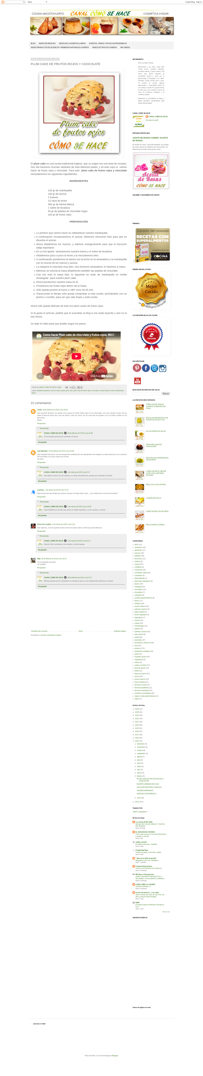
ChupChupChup (141, 850)
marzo (139, 773)
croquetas (138, 575)
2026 (137, 709)
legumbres (139, 618)
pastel (63, 390)
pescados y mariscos (142, 643)
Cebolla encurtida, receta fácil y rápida (148, 852)
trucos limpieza (140, 682)
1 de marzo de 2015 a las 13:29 (79, 507)
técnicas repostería (142, 690)
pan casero (139, 634)
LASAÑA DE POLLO (153, 498)
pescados (138, 640)
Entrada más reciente (39, 631)
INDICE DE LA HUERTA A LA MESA (72, 43)
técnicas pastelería (142, 688)
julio (139, 760)
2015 (137, 741)
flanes (137, 601)
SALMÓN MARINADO (145, 790)
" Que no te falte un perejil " (146, 858)
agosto (140, 757)
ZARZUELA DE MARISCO (146, 794)
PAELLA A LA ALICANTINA (156, 485)
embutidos (139, 587)
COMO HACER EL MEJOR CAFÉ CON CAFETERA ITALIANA (156, 473)
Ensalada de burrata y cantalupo (146, 844)
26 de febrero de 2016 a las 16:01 (54, 559)
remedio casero (140, 657)
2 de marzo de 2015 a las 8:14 (78, 541)
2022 (137, 719)
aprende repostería (43, 390)
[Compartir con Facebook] (78, 387)
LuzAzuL (40, 490)
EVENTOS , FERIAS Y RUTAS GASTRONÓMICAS (108, 43)
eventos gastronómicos (143, 598)
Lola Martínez (42, 451)
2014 (137, 802)
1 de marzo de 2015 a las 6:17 (78, 472)
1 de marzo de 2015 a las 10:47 (57, 490)
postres (137, 648)
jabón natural (140, 612)
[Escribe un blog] (73, 387)
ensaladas (139, 592)
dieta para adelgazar (142, 581)
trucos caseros (140, 679)
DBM (137, 903)
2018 (137, 731)
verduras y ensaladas (143, 693)
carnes (137, 564)
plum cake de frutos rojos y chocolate (86, 390)
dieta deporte (140, 578)
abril (139, 770)
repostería (138, 660)
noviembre (141, 747)
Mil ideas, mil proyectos (144, 874)
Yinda (39, 410)
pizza (137, 646)
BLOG (33, 43)
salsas (137, 662)
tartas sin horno (140, 674)
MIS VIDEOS (125, 47)
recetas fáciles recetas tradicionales (112, 390)
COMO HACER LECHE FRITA (157, 511)
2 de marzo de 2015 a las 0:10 (63, 524)
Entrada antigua (120, 631)
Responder (41, 423)
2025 (137, 712)
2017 (137, 735)
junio (139, 763)
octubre (140, 750)
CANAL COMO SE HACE (53, 433)
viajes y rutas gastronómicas (145, 696)
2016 (137, 738)
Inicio (81, 631)
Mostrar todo (166, 912)
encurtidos (139, 589)
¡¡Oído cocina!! (141, 842)
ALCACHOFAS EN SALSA (156, 431)
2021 (137, 722)
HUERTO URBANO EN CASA (148, 784)
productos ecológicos (143, 651)
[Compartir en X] (76, 387)
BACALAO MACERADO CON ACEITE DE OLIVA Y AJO (157, 419)
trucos (137, 676)
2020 (137, 725)
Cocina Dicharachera (143, 866)
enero (139, 798)
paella (137, 629)
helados (138, 603)
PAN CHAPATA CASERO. (155, 525)
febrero (140, 776)
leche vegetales (141, 615)
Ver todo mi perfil (152, 120)
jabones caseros (141, 609)
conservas (138, 570)
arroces (137, 553)
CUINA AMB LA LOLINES (145, 884)
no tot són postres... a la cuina (147, 893)
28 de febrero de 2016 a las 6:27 (79, 577)
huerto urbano (140, 606)
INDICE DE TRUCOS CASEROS (104, 47)
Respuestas (44, 428)
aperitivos (138, 550)
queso (137, 654)
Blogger (115, 1056)
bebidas (138, 556)
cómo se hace (55, 390)
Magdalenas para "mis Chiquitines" (147, 860)
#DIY (136, 545)
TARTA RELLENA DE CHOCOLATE (154, 445)
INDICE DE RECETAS (47, 43)
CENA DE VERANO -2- (143, 886)
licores (137, 620)
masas (137, 623)
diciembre (141, 744)
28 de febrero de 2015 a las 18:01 (55, 410)
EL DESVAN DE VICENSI (145, 832)
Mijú (38, 559)
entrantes (138, 595)
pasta (137, 637)
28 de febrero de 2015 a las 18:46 (80, 433)
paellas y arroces (141, 632)
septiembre (141, 754)
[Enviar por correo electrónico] (70, 387)
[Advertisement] (151, 961)
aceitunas (138, 547)
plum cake (69, 390)
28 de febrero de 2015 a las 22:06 (61, 451)
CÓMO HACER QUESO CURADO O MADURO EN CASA (156, 406)
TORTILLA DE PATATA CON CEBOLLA (148, 868)
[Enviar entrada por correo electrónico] (66, 387)
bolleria (137, 561)
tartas (34, 393)
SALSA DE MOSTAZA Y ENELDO (149, 787)
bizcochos (138, 559)
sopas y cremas (140, 665)
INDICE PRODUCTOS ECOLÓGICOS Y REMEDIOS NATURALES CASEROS (60, 47)
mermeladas (139, 626)
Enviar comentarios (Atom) (51, 635)
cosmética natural (141, 573)
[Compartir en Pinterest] (81, 387)
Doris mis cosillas (44, 524)
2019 (137, 728)
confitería (138, 567)
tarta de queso (140, 668)
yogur (137, 699)
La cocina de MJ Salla (143, 822)
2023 (137, 715)
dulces (137, 584)
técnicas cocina (140, 685)
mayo (139, 766)
